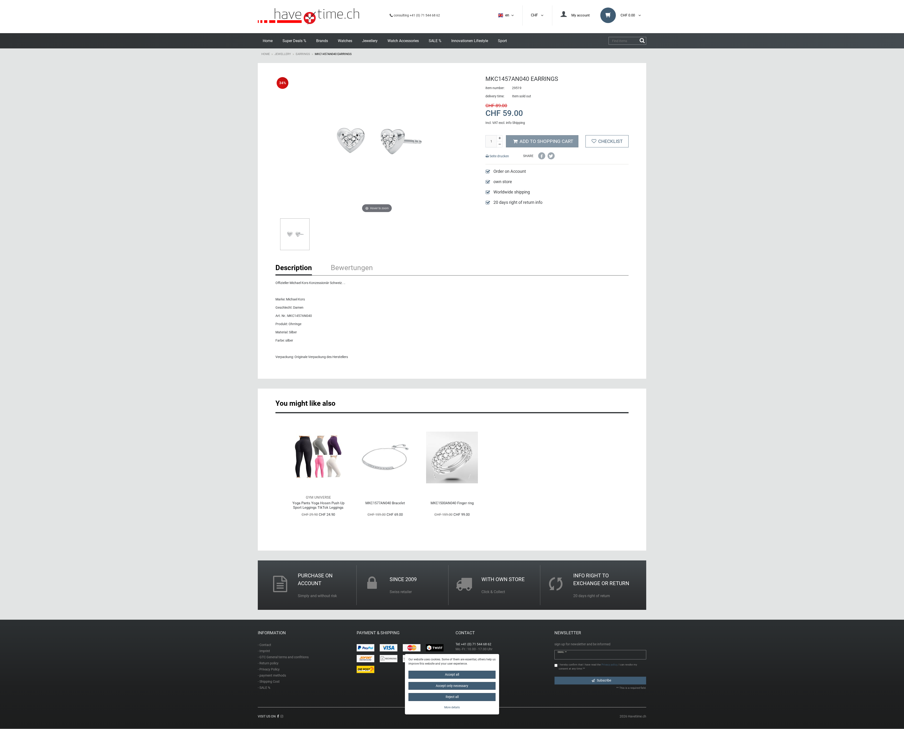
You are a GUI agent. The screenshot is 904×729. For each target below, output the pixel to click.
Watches (345, 41)
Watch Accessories (403, 41)
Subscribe (604, 680)
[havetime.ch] (308, 16)
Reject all (452, 697)
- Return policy (268, 663)
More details (452, 707)
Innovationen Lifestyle (469, 41)
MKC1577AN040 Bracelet (385, 503)
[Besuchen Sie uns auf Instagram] (281, 716)
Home (268, 41)
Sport (502, 41)
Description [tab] (293, 268)
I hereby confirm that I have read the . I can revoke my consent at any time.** (598, 666)
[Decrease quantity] (499, 144)
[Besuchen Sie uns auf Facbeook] (278, 716)
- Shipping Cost (269, 681)
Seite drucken (499, 156)
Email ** (562, 652)
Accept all (452, 674)
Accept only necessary (452, 686)
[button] (541, 155)
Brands (322, 41)
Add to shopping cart (546, 141)
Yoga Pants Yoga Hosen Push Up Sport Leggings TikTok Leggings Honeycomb (318, 505)
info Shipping (515, 123)
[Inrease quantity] (499, 138)
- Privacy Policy (269, 669)
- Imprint (264, 651)
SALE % (435, 41)
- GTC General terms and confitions (283, 657)
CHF (535, 15)
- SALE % (264, 688)
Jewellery (370, 41)
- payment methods (272, 675)
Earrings (303, 54)
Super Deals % (294, 41)
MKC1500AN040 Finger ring (452, 503)
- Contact (264, 645)
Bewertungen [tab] (352, 268)
